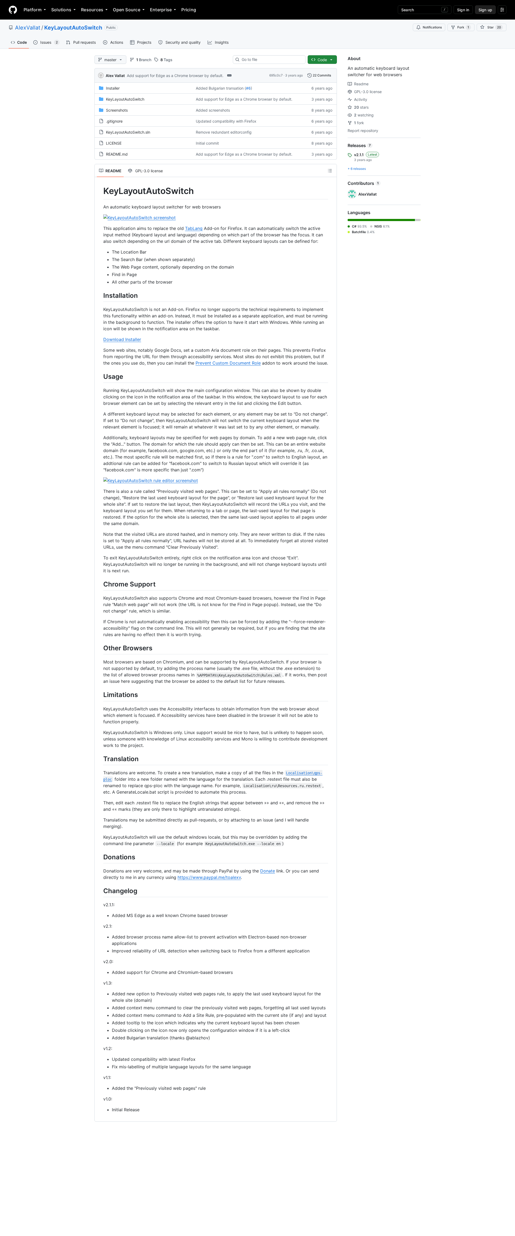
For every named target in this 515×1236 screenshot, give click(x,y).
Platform (33, 9)
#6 (248, 88)
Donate (267, 871)
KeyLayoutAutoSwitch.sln (128, 132)
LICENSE (114, 143)
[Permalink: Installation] (99, 295)
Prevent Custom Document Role (228, 363)
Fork (463, 27)
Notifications (432, 27)
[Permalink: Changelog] (99, 890)
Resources (92, 9)
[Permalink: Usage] (99, 376)
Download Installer (122, 339)
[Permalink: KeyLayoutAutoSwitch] (99, 191)
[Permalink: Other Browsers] (99, 648)
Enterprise (161, 9)
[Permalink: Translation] (99, 758)
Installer (113, 88)
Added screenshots (213, 110)
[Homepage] (13, 9)
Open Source (126, 9)
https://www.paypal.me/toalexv (209, 877)
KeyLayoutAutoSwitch (73, 27)
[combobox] (271, 60)
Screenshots (117, 110)
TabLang (194, 228)
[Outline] (329, 170)
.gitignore (114, 121)
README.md (117, 154)
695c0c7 (276, 75)
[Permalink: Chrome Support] (99, 584)
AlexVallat (27, 27)
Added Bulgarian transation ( (221, 88)
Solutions (61, 9)
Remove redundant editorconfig (224, 132)
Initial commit (207, 143)
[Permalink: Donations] (99, 857)
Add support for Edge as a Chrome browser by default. (175, 75)
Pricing (188, 9)
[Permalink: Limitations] (99, 695)
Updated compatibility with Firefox (226, 121)
